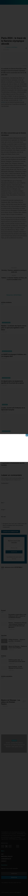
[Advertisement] (14, 448)
